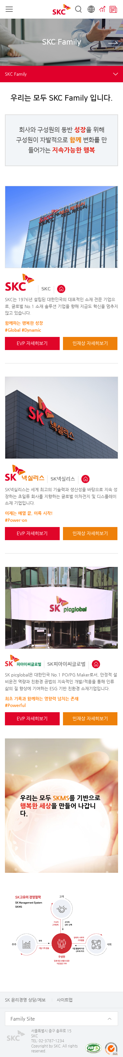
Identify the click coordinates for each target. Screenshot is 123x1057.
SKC (61, 9)
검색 (78, 9)
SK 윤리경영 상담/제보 (25, 999)
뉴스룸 (113, 9)
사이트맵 (64, 999)
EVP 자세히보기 (32, 343)
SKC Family (16, 73)
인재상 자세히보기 (90, 343)
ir (102, 9)
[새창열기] (61, 288)
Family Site (22, 1018)
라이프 (113, 42)
